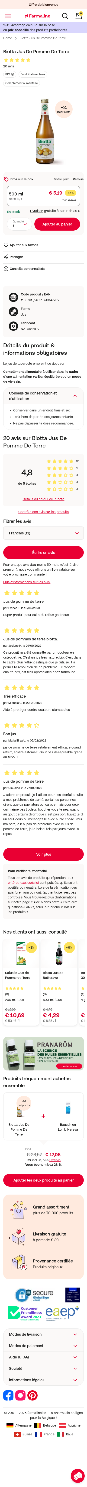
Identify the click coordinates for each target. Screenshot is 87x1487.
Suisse (27, 1434)
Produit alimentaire (33, 74)
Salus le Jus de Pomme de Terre (17, 975)
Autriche (74, 1425)
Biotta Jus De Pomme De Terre (19, 1129)
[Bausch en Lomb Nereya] (68, 1108)
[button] (43, 395)
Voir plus (43, 854)
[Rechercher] (65, 16)
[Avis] (17, 60)
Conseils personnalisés (27, 269)
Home (7, 38)
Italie (69, 1434)
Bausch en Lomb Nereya (68, 1127)
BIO (7, 74)
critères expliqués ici (23, 882)
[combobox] (19, 224)
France (49, 1434)
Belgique (49, 1425)
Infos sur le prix (21, 179)
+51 (63, 109)
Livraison (36, 211)
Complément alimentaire (21, 83)
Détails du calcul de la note (43, 499)
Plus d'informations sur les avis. (26, 582)
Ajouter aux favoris (24, 245)
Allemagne (23, 1425)
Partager (16, 257)
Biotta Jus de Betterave (53, 975)
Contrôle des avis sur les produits (43, 512)
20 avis (8, 66)
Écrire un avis (43, 552)
